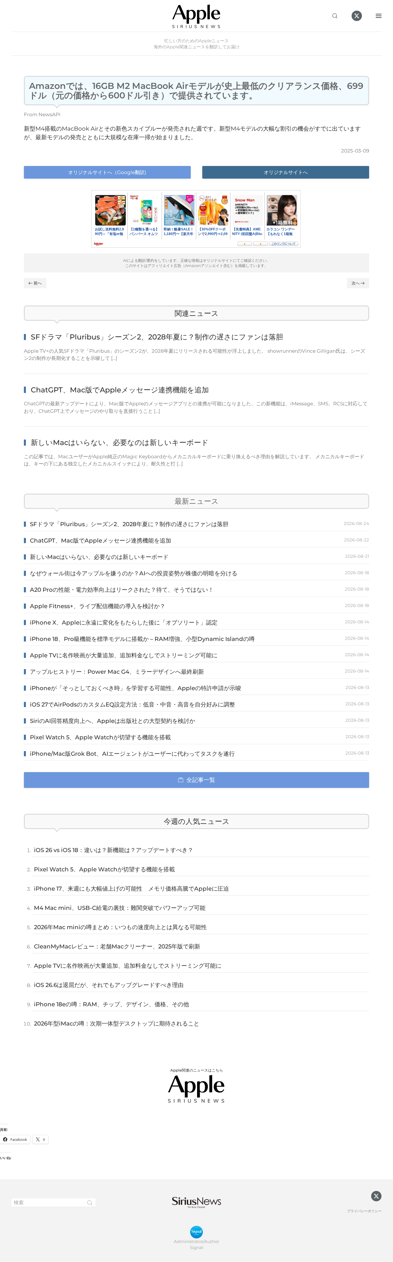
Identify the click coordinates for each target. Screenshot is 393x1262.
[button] (335, 16)
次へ (356, 283)
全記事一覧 (200, 779)
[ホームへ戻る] (196, 16)
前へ (38, 283)
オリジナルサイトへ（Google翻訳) (107, 172)
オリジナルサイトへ (286, 172)
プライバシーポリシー (364, 1211)
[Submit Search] (90, 1202)
